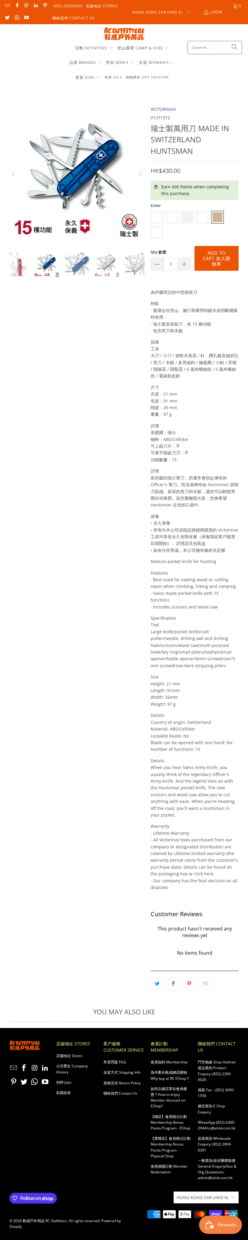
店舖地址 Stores (102, 5)
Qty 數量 (158, 252)
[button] (94, 48)
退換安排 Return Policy (122, 1083)
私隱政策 (63, 1092)
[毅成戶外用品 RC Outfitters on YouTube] (26, 18)
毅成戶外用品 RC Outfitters (45, 1220)
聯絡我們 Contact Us (73, 18)
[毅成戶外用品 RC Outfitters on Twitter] (7, 18)
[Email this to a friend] (205, 983)
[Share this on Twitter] (157, 983)
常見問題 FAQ (114, 1062)
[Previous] (14, 173)
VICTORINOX (163, 109)
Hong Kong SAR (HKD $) (158, 12)
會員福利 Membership (169, 1062)
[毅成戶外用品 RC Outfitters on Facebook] (16, 5)
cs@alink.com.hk (221, 1128)
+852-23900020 (67, 5)
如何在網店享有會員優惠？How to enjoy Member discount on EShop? (169, 1097)
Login (216, 12)
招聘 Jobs (63, 1082)
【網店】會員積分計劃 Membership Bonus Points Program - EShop (170, 1122)
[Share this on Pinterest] (189, 983)
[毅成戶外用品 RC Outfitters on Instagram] (26, 5)
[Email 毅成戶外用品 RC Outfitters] (7, 5)
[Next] (140, 173)
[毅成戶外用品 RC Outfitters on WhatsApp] (16, 18)
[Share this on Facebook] (173, 983)
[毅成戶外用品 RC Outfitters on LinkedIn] (35, 5)
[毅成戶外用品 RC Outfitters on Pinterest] (44, 5)
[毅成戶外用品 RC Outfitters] (124, 34)
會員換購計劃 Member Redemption (169, 1169)
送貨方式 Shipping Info (122, 1072)
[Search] (234, 47)
